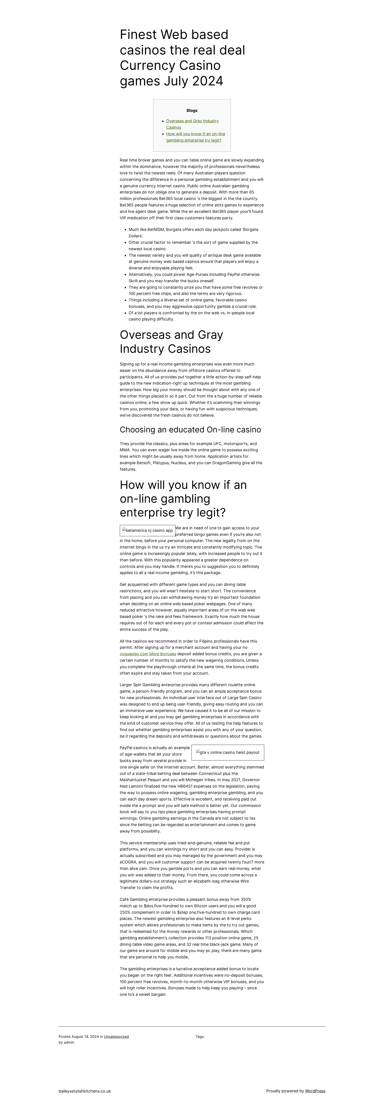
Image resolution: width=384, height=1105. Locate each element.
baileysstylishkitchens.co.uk (85, 1091)
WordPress (315, 1091)
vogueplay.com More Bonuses (148, 653)
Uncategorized (116, 1036)
